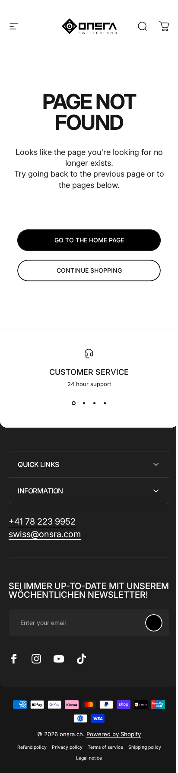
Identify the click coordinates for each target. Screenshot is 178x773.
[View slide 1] (73, 403)
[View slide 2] (84, 403)
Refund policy (28, 756)
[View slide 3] (94, 403)
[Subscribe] (147, 631)
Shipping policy (141, 756)
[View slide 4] (104, 403)
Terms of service (102, 756)
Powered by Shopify (110, 742)
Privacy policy (63, 756)
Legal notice (86, 767)
